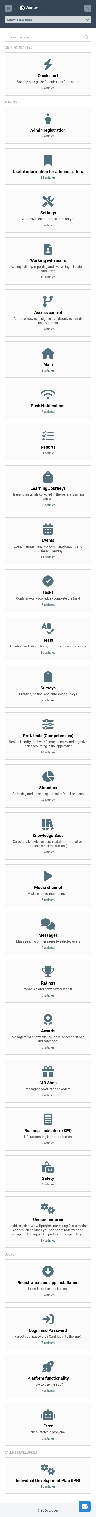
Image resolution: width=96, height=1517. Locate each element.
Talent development (22, 1452)
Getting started (18, 47)
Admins (11, 102)
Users (9, 1254)
